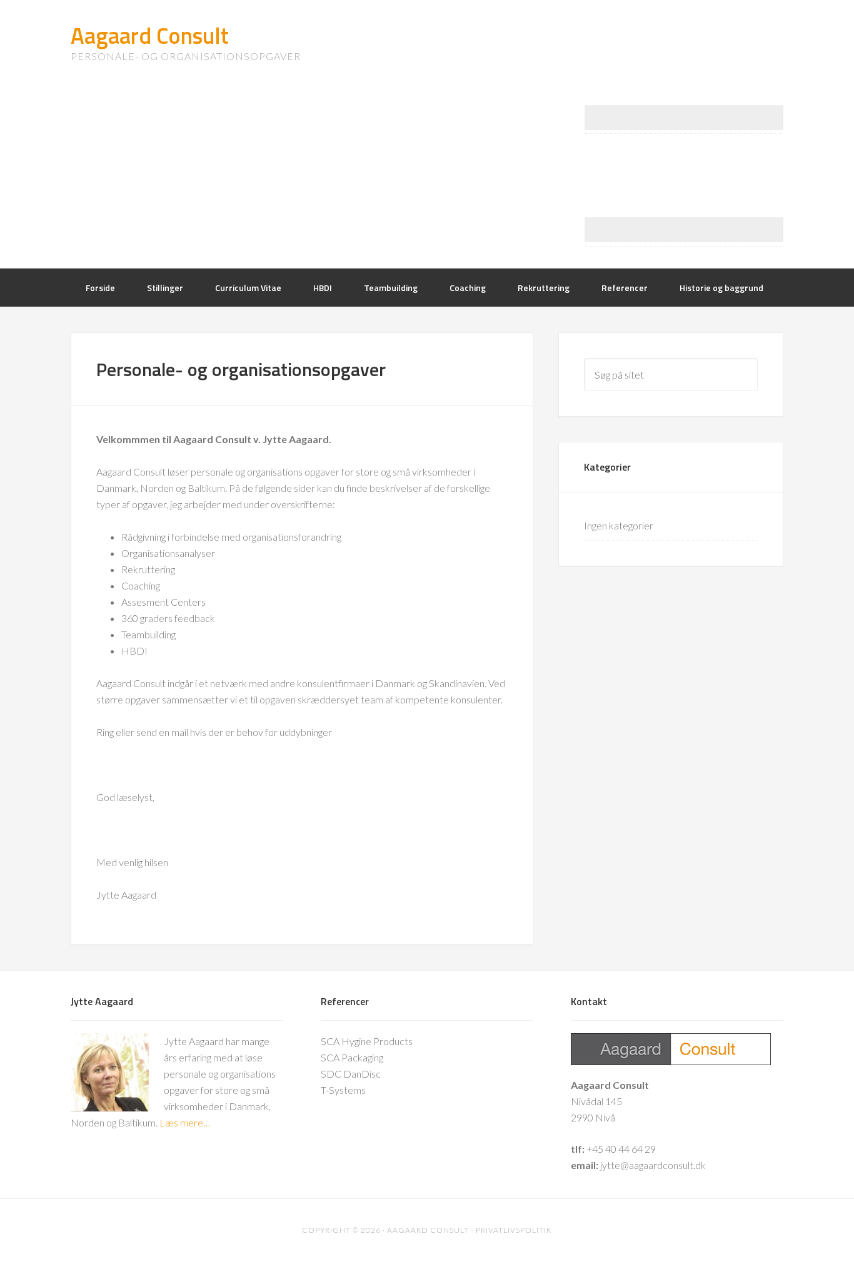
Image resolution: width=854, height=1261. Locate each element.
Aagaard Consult (150, 35)
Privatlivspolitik (514, 1230)
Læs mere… (184, 1122)
